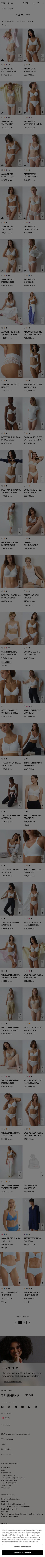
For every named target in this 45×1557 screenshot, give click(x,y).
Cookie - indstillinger (22, 1546)
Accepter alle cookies (22, 1552)
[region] (22, 1540)
